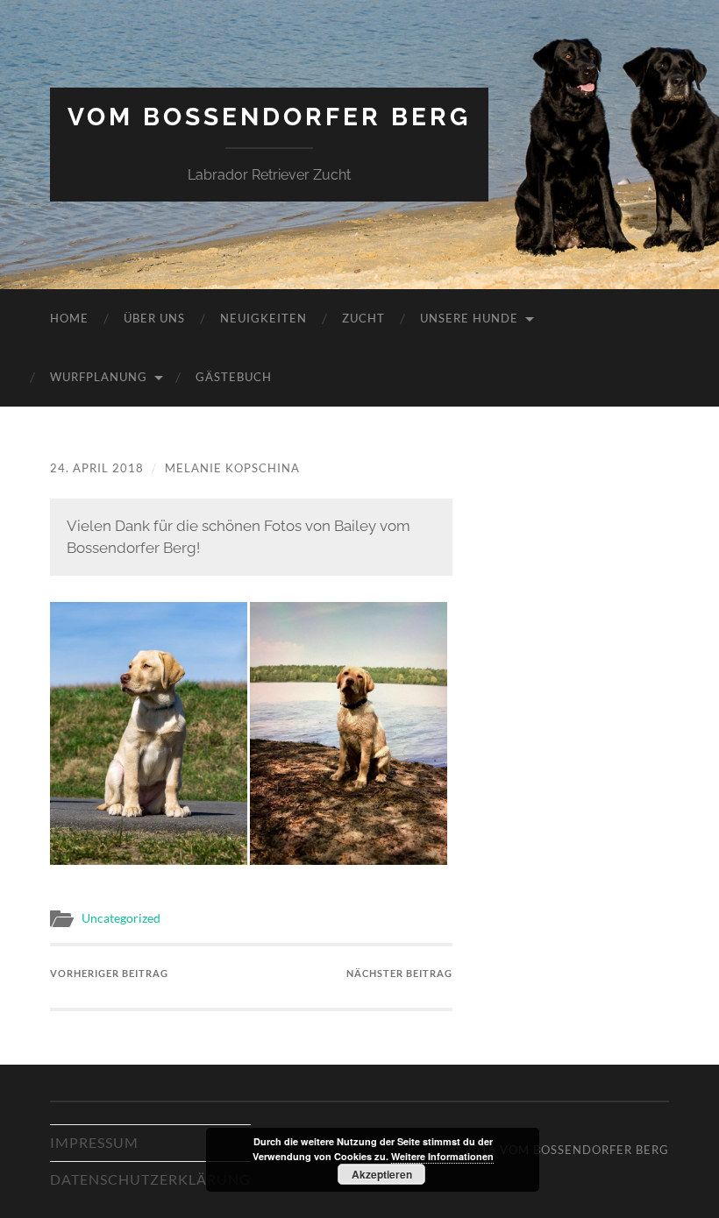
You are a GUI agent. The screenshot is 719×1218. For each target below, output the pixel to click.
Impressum (94, 1142)
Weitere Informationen (442, 1156)
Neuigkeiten (263, 318)
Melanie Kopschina (232, 468)
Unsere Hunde (469, 318)
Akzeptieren (382, 1174)
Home (69, 318)
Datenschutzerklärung (150, 1179)
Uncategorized (121, 918)
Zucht (363, 318)
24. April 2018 (97, 468)
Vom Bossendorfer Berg (269, 117)
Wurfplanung (98, 377)
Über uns (154, 318)
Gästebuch (234, 377)
